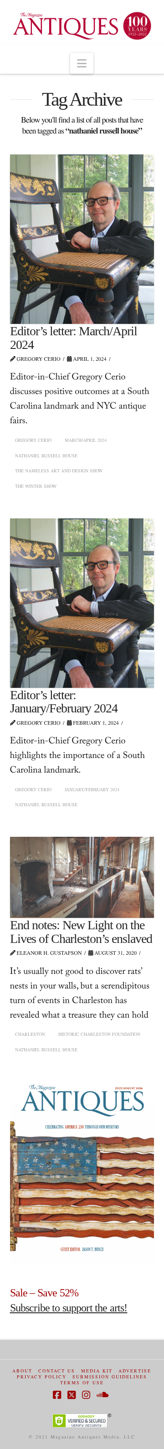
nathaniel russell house (46, 455)
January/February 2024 (92, 789)
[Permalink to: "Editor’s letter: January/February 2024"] (82, 603)
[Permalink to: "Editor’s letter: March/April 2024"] (82, 239)
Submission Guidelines (109, 1377)
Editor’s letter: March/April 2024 (74, 337)
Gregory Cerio (33, 440)
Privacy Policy (42, 1377)
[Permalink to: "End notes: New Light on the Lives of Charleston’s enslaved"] (82, 877)
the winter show (35, 486)
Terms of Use (82, 1383)
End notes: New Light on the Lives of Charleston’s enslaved (81, 931)
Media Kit (97, 1371)
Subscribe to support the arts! (69, 1308)
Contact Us (56, 1371)
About (22, 1371)
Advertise (134, 1371)
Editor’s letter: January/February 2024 (64, 701)
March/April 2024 (86, 440)
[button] (81, 63)
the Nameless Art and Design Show (58, 470)
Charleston (30, 1034)
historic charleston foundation (99, 1034)
